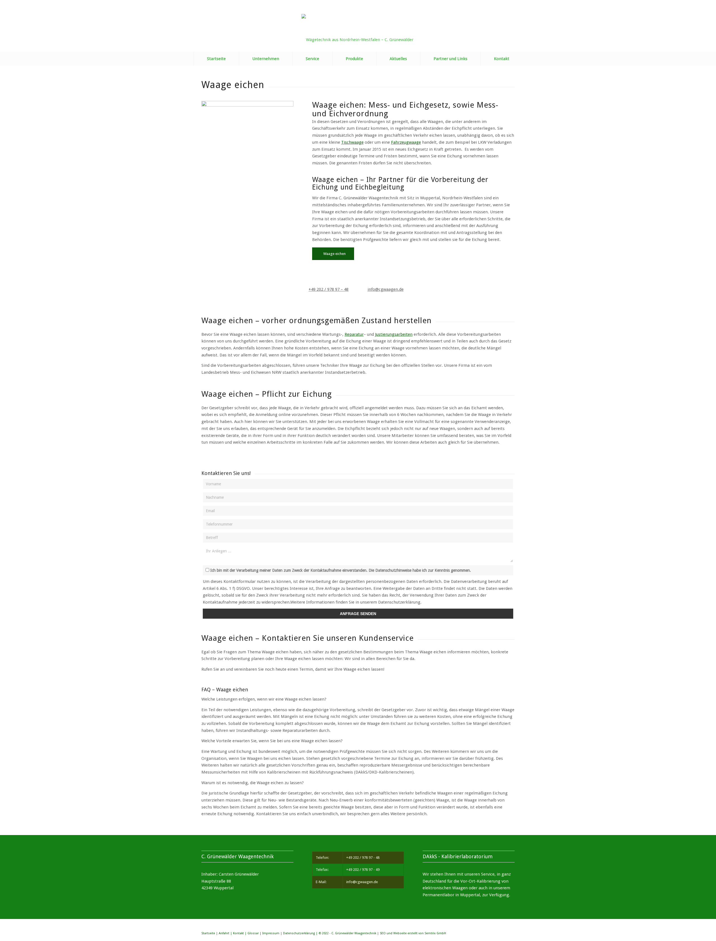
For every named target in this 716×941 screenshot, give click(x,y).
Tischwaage (352, 142)
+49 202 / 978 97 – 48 (328, 289)
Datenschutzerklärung (299, 933)
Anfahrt (224, 933)
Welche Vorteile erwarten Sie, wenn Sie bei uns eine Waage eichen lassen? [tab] (272, 740)
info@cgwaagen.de (386, 289)
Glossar (253, 933)
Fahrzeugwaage (406, 142)
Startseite (208, 933)
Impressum (270, 933)
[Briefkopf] (358, 33)
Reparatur (354, 334)
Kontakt (238, 933)
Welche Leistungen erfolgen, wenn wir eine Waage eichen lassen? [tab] (263, 699)
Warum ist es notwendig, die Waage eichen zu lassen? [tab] (252, 782)
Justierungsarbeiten (394, 334)
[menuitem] (216, 59)
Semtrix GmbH (435, 933)
